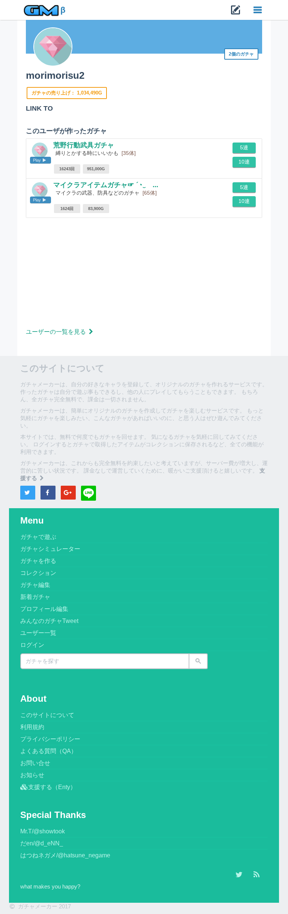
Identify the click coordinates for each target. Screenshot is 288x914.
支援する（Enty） (52, 787)
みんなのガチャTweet (49, 621)
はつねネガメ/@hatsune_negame (65, 855)
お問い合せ (35, 763)
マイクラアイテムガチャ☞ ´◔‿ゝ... (105, 185)
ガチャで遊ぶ (38, 537)
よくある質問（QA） (48, 751)
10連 (244, 162)
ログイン (32, 645)
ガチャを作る (38, 561)
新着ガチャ (35, 597)
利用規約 (32, 727)
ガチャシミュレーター (50, 549)
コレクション (38, 573)
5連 (244, 147)
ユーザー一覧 (38, 633)
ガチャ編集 (35, 585)
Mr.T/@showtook (42, 831)
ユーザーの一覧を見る (56, 332)
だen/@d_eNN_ (41, 843)
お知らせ (32, 775)
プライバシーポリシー (50, 739)
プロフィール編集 (44, 609)
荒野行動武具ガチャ (83, 145)
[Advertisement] (144, 274)
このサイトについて (47, 715)
